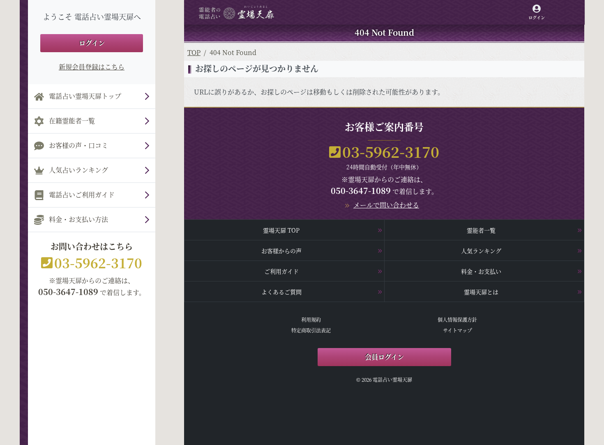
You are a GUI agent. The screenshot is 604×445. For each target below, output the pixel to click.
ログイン (92, 43)
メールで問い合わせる (386, 205)
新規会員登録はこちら (91, 66)
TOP (194, 52)
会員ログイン (384, 357)
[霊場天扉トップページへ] (236, 12)
